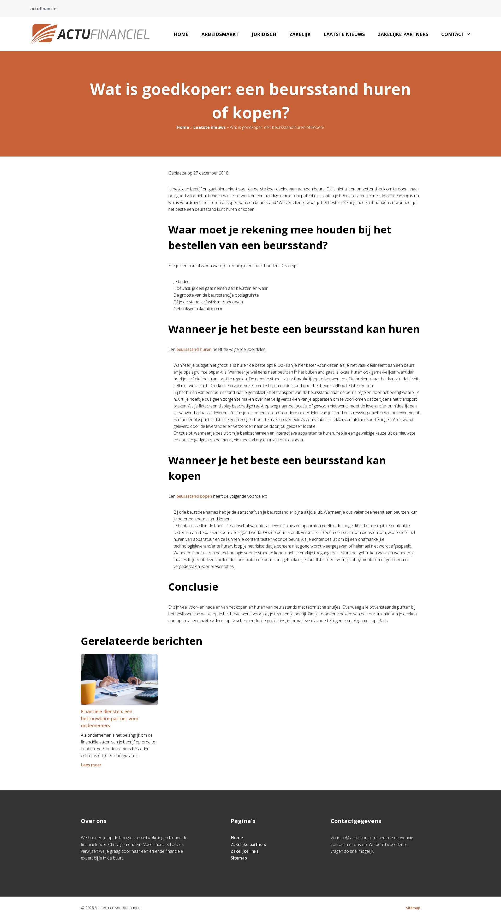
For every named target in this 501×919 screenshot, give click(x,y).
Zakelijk (300, 34)
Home (181, 34)
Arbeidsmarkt (220, 34)
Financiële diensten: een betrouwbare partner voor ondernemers (110, 718)
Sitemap (239, 858)
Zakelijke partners (403, 34)
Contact (452, 34)
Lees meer (91, 765)
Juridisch (264, 34)
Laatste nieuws (344, 34)
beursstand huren (194, 349)
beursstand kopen (194, 496)
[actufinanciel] (90, 34)
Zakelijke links (245, 851)
